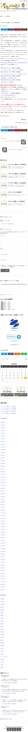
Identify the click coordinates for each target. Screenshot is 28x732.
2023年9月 (3, 518)
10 (2, 373)
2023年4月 (3, 532)
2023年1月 (3, 540)
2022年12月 (3, 543)
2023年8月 (3, 521)
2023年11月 (3, 512)
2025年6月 (3, 460)
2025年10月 (3, 449)
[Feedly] (24, 354)
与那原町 (2, 599)
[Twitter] (4, 29)
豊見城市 (2, 642)
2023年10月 (3, 515)
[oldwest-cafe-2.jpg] (13, 62)
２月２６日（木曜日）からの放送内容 (17, 183)
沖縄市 (2, 640)
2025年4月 (3, 466)
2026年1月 (3, 441)
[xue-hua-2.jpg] (4, 62)
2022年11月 (3, 545)
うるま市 (2, 653)
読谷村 (2, 648)
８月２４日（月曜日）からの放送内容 (8, 406)
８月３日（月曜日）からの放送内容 (8, 411)
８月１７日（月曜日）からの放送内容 (8, 408)
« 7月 (7, 382)
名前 (2, 248)
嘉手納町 (2, 604)
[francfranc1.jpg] (23, 62)
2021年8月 (3, 587)
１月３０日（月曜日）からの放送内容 (17, 173)
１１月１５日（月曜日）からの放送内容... (10, 713)
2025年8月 (3, 455)
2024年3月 (3, 501)
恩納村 (2, 615)
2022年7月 (3, 556)
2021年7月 (3, 589)
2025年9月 (3, 452)
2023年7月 (3, 523)
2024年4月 (3, 499)
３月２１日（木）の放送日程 (15, 192)
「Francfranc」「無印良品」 (7, 81)
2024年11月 (3, 480)
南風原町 (2, 645)
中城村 (2, 626)
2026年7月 (3, 425)
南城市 (2, 623)
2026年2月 (3, 438)
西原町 (2, 612)
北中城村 (2, 631)
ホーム (3, 16)
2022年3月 (3, 567)
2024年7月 (3, 490)
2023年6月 (3, 526)
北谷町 (2, 651)
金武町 (2, 620)
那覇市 (2, 667)
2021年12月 (3, 576)
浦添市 (2, 664)
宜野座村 (2, 610)
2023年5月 (3, 529)
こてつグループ (14, 344)
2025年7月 (3, 458)
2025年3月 (3, 469)
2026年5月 (3, 430)
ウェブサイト (3, 260)
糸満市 (2, 629)
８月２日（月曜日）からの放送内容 (16, 201)
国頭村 (2, 607)
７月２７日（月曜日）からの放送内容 (8, 413)
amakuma (24, 122)
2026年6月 (3, 427)
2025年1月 (3, 474)
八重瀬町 (2, 634)
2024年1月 (3, 507)
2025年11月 (3, 447)
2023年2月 (3, 537)
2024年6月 (3, 493)
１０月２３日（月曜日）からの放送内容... (10, 682)
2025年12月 (3, 444)
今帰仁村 (2, 601)
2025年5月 (3, 463)
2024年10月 (3, 482)
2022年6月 (3, 559)
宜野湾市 (2, 637)
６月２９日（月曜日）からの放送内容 (17, 164)
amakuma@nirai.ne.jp (10, 95)
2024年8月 (3, 488)
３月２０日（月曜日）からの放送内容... (9, 703)
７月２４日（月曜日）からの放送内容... (9, 693)
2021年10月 (3, 581)
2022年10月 (3, 548)
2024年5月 (3, 496)
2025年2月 (3, 471)
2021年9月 (3, 584)
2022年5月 (3, 562)
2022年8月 (3, 554)
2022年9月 (3, 551)
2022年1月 (3, 573)
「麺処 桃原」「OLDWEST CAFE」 (9, 77)
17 (2, 375)
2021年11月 (3, 578)
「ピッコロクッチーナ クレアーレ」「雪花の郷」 (12, 70)
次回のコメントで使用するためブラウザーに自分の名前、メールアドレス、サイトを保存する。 (14, 266)
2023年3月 (3, 534)
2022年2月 (3, 570)
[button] (2, 391)
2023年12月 (3, 510)
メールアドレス (4, 254)
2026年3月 (3, 436)
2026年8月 (3, 422)
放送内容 (8, 16)
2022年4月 (3, 565)
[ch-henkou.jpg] (5, 115)
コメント (2, 235)
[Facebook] (10, 29)
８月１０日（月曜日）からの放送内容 (8, 409)
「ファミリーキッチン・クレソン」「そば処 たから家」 (14, 74)
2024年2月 (3, 504)
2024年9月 (3, 485)
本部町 (2, 618)
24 (2, 378)
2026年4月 (3, 433)
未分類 (2, 662)
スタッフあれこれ (4, 656)
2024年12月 (3, 477)
